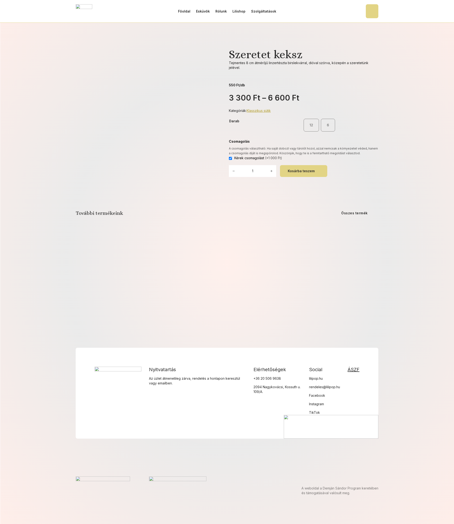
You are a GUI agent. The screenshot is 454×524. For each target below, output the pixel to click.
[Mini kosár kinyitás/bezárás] (372, 11)
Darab (234, 121)
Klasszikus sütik (259, 111)
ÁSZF (353, 369)
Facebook (317, 395)
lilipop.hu (316, 378)
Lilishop (238, 11)
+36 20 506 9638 (267, 378)
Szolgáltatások (263, 11)
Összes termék (354, 213)
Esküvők (203, 11)
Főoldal (184, 11)
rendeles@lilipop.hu (324, 387)
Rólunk (221, 11)
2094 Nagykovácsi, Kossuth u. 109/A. (277, 389)
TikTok (314, 412)
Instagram (316, 404)
